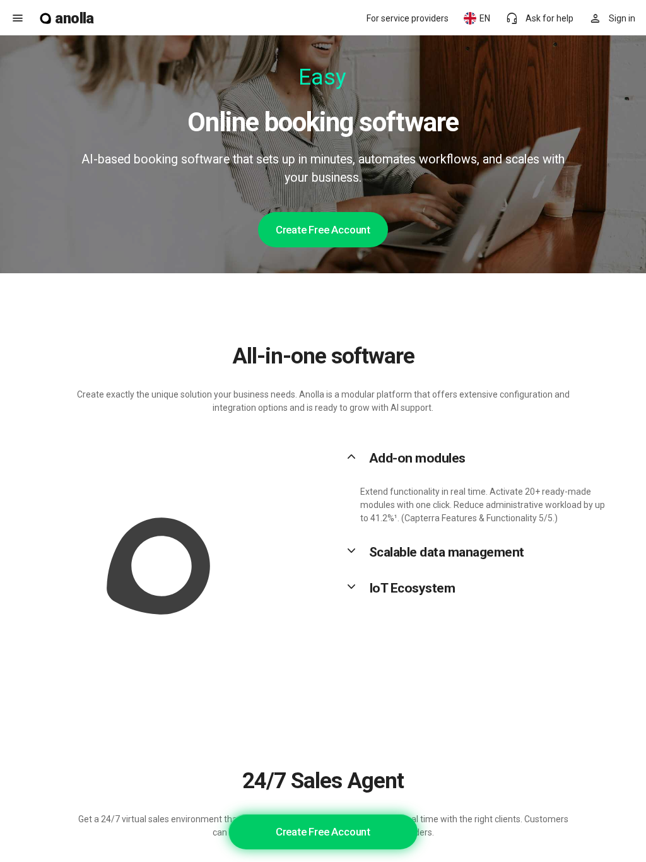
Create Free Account (323, 229)
